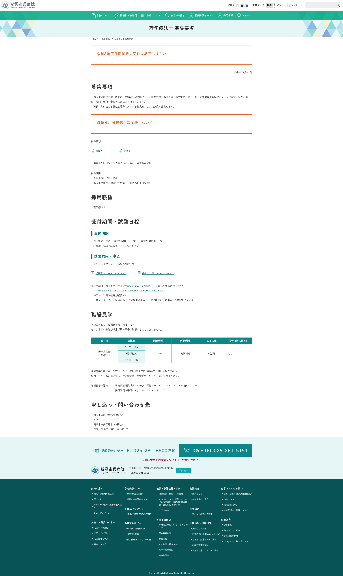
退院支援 (163, 539)
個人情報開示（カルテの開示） (141, 539)
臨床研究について (232, 505)
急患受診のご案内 (135, 494)
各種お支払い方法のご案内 (139, 514)
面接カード (102, 151)
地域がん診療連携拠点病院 (204, 539)
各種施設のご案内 (200, 499)
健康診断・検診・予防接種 (171, 494)
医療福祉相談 (165, 533)
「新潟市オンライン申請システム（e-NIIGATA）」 (130, 285)
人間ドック (164, 510)
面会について (100, 544)
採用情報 (228, 15)
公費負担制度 (133, 534)
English (296, 5)
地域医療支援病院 (200, 545)
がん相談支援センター (169, 544)
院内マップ (197, 494)
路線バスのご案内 (232, 530)
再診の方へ (99, 499)
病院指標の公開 (199, 528)
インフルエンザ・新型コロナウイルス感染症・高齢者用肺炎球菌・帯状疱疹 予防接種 (173, 502)
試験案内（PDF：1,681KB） (111, 273)
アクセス (247, 15)
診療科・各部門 (128, 15)
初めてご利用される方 (104, 494)
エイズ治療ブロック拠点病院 (205, 550)
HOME (95, 39)
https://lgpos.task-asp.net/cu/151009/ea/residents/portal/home (131, 290)
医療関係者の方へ (204, 15)
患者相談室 (164, 555)
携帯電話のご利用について (236, 510)
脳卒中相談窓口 (166, 550)
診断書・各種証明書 (136, 528)
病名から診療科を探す (202, 514)
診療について (154, 15)
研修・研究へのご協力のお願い (238, 494)
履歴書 (127, 151)
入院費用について (102, 539)
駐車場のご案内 (231, 536)
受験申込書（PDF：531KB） (158, 273)
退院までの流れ (101, 533)
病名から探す (177, 15)
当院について (103, 15)
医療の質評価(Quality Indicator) (206, 534)
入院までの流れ (101, 528)
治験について (230, 499)
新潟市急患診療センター (138, 499)
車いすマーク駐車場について (237, 541)
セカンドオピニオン (103, 513)
